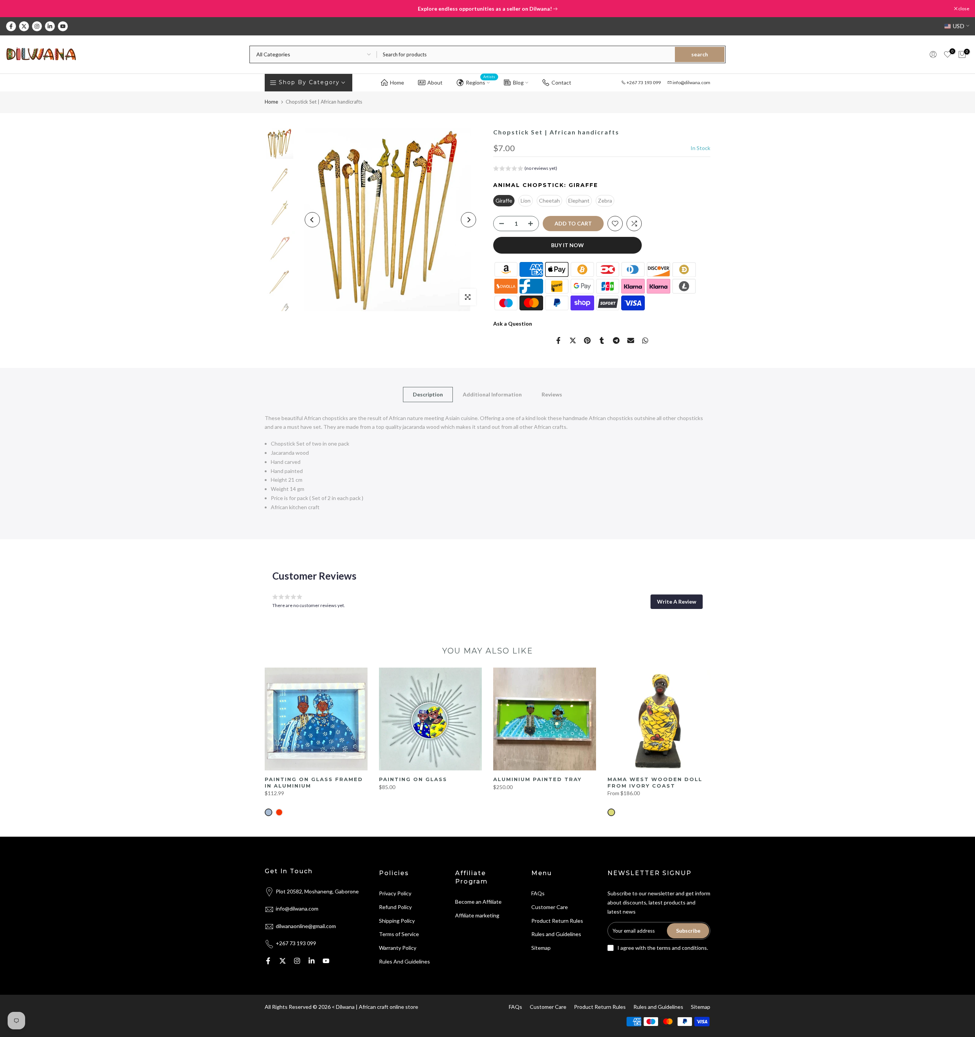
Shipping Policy (397, 920)
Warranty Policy (397, 947)
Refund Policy (395, 907)
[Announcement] (487, 8)
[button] (525, 169)
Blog (518, 82)
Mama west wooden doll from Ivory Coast (654, 782)
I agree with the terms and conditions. (662, 947)
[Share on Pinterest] (587, 340)
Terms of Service (399, 934)
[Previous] (312, 219)
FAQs (538, 893)
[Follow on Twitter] (24, 26)
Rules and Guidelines (556, 934)
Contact (561, 82)
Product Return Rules (557, 920)
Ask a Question (512, 323)
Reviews (552, 394)
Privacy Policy (395, 893)
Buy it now (567, 245)
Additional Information (492, 394)
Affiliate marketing (477, 915)
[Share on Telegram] (616, 340)
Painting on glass (413, 779)
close (15, 8)
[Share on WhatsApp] (645, 340)
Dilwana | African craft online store (377, 1006)
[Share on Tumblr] (601, 340)
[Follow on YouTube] (63, 26)
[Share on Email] (630, 340)
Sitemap (541, 947)
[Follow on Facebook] (11, 26)
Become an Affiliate (478, 901)
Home (397, 82)
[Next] (468, 219)
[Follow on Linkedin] (50, 26)
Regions (480, 81)
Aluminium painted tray (537, 779)
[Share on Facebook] (558, 340)
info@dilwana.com (691, 82)
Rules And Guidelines (404, 961)
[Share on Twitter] (572, 340)
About (435, 82)
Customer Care (549, 907)
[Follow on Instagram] (37, 26)
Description (428, 394)
